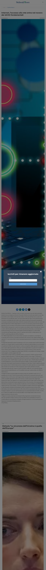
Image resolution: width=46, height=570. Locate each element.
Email (10, 278)
